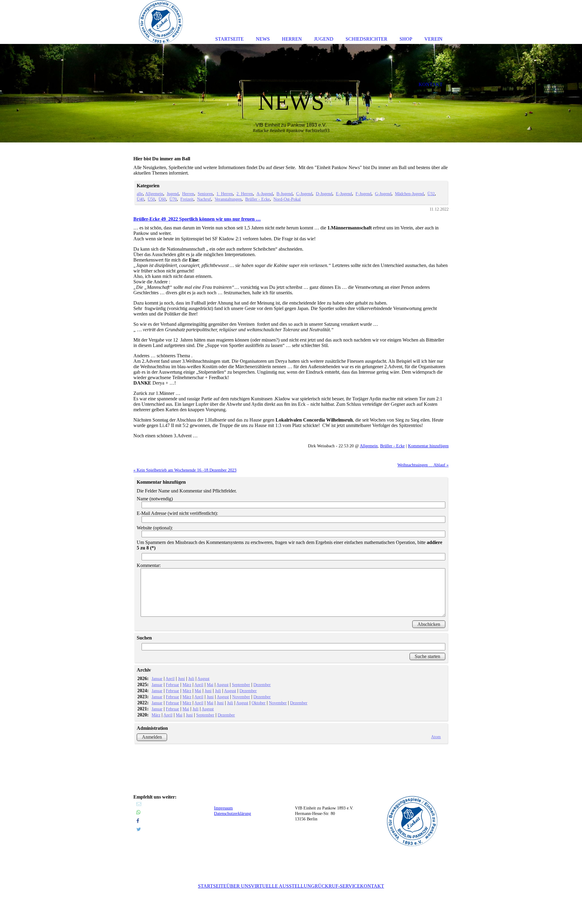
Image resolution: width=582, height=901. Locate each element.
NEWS (263, 39)
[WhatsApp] (138, 812)
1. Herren (224, 193)
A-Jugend (264, 193)
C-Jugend (304, 193)
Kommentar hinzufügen (428, 445)
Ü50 (151, 199)
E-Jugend (344, 193)
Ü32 (431, 193)
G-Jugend (383, 193)
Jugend (173, 193)
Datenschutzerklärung (232, 813)
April (170, 678)
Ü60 (162, 199)
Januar (157, 678)
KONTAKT (372, 886)
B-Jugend (284, 193)
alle (140, 193)
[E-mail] (138, 803)
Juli (191, 678)
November (241, 696)
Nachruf (204, 199)
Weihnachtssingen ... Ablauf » (423, 464)
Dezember (262, 684)
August (203, 678)
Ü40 (140, 199)
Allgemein (154, 193)
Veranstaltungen (228, 199)
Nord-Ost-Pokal (287, 199)
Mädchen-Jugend (409, 193)
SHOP (406, 39)
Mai (210, 684)
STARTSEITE (212, 886)
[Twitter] (138, 829)
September (241, 684)
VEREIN (433, 39)
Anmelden (152, 736)
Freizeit (186, 199)
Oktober (259, 702)
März (186, 684)
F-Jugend (363, 193)
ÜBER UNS (238, 886)
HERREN (292, 39)
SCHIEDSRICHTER (366, 39)
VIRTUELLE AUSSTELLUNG (283, 886)
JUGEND (323, 39)
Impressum (223, 808)
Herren (188, 193)
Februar (172, 684)
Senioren (205, 193)
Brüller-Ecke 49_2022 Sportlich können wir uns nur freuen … (197, 219)
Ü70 (173, 199)
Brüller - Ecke (257, 199)
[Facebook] (137, 820)
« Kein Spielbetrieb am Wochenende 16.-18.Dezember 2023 (184, 470)
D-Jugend (324, 193)
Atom (436, 736)
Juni (181, 678)
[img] (291, 93)
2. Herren (244, 193)
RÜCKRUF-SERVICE (337, 886)
